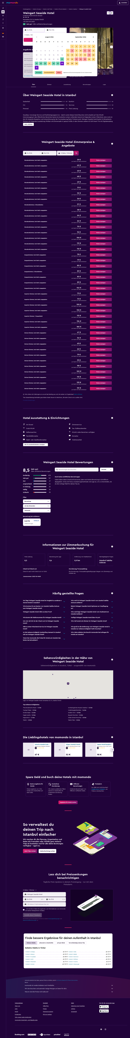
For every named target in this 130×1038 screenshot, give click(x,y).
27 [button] (49, 63)
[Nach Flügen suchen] (3, 8)
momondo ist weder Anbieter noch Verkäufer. (39, 985)
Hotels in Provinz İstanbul (60, 9)
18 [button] (41, 59)
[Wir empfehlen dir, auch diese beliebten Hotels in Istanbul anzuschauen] (112, 737)
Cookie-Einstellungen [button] (29, 400)
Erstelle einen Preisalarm (98, 789)
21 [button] (53, 59)
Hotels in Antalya (30, 951)
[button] (3, 3)
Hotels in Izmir (29, 959)
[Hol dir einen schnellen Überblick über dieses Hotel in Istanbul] (112, 95)
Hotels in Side (72, 951)
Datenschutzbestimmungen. (30, 920)
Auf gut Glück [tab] (61, 943)
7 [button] (53, 50)
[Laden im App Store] (104, 1011)
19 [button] (45, 59)
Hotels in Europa (37, 9)
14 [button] (53, 55)
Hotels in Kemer (29, 964)
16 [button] (62, 55)
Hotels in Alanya (29, 954)
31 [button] (36, 67)
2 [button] (62, 46)
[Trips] (3, 28)
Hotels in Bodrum (73, 956)
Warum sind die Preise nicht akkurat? (36, 991)
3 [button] (36, 50)
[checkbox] (32, 522)
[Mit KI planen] (3, 23)
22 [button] (58, 59)
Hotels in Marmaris (30, 961)
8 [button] (57, 50)
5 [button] (45, 50)
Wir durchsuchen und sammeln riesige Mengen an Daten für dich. (46, 988)
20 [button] (49, 59)
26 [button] (45, 63)
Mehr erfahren (78, 394)
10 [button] (36, 55)
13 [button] (49, 55)
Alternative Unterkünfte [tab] (46, 943)
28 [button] (53, 63)
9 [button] (62, 50)
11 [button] (40, 55)
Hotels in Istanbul (73, 9)
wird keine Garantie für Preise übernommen (67, 980)
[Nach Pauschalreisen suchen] (3, 19)
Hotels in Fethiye (73, 959)
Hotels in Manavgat (73, 964)
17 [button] (36, 59)
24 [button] (36, 63)
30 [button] (62, 63)
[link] (68, 802)
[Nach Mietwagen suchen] (3, 15)
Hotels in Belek (72, 954)
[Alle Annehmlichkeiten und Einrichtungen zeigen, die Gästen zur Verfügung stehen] (112, 418)
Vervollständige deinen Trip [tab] (77, 943)
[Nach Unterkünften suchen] (3, 12)
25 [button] (41, 63)
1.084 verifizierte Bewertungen (42, 24)
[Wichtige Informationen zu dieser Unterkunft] (112, 546)
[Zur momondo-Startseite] (12, 3)
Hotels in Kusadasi (30, 956)
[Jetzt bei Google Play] (104, 1006)
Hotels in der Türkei (47, 9)
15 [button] (58, 55)
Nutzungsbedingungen (54, 918)
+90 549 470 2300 (29, 21)
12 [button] (45, 55)
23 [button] (62, 59)
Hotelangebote (27, 9)
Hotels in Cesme (73, 961)
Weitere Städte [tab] (31, 943)
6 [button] (49, 50)
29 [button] (58, 63)
